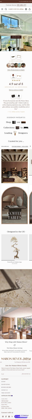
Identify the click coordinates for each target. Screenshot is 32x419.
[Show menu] (2, 9)
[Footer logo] (16, 357)
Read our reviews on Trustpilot (16, 88)
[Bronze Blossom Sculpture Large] (14, 246)
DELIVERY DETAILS (5, 383)
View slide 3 (20, 48)
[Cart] (29, 9)
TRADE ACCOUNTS (5, 391)
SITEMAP (3, 380)
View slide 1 (11, 48)
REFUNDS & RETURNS (6, 385)
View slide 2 (16, 48)
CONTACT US (4, 388)
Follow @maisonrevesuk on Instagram (16, 68)
